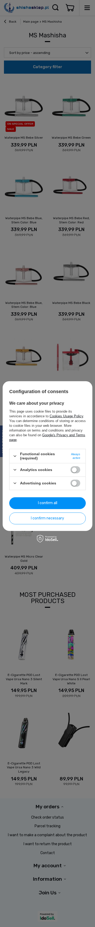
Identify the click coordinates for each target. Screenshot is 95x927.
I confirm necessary (47, 518)
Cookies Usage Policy (66, 416)
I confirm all (47, 503)
